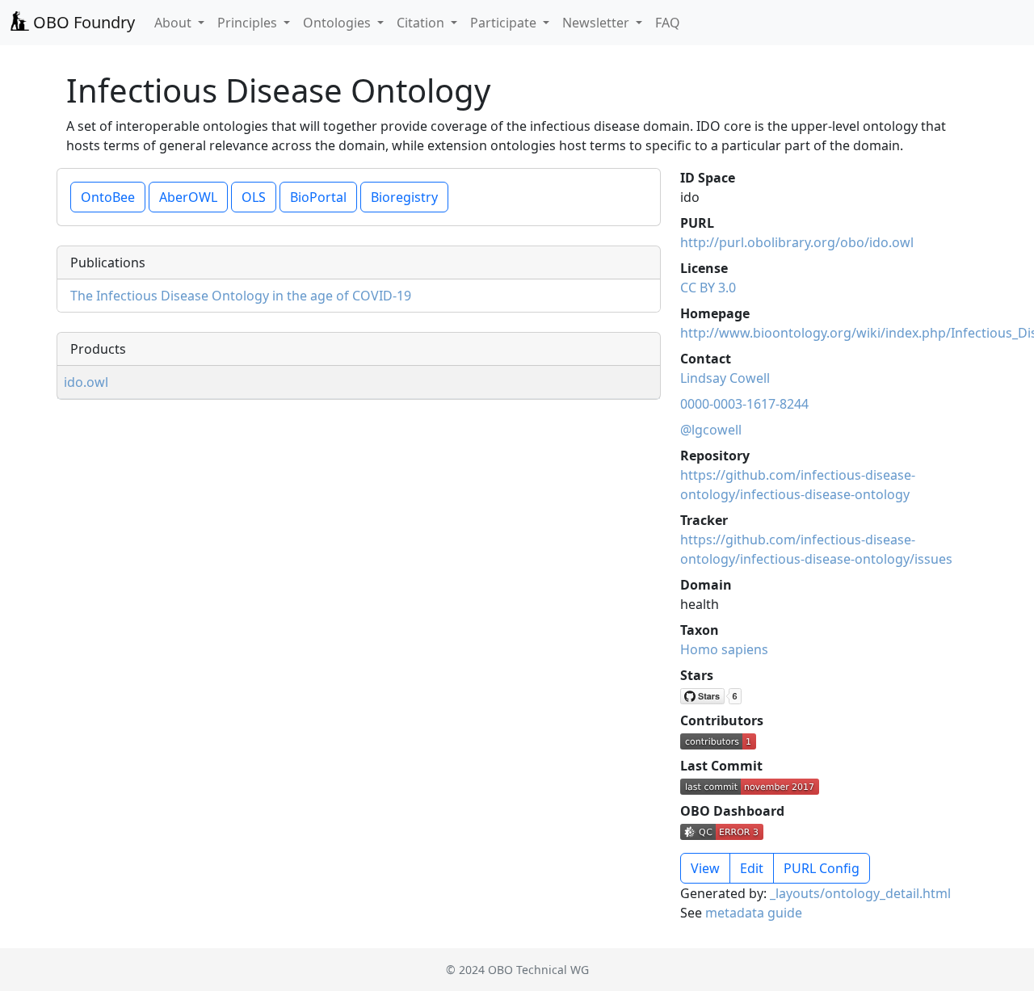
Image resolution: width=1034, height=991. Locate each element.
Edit (751, 868)
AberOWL (188, 197)
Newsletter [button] (597, 22)
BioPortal (318, 197)
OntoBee (108, 197)
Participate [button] (505, 22)
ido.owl (86, 382)
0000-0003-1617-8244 (744, 404)
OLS (254, 197)
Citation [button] (422, 22)
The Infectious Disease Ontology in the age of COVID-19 (240, 295)
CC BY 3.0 (708, 287)
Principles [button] (248, 22)
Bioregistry (404, 197)
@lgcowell (711, 430)
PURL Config (822, 868)
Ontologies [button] (338, 22)
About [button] (174, 22)
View (705, 868)
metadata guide (753, 913)
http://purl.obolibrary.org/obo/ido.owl (797, 242)
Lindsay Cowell (725, 378)
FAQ (667, 22)
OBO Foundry (82, 22)
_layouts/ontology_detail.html (860, 893)
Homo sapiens (724, 649)
